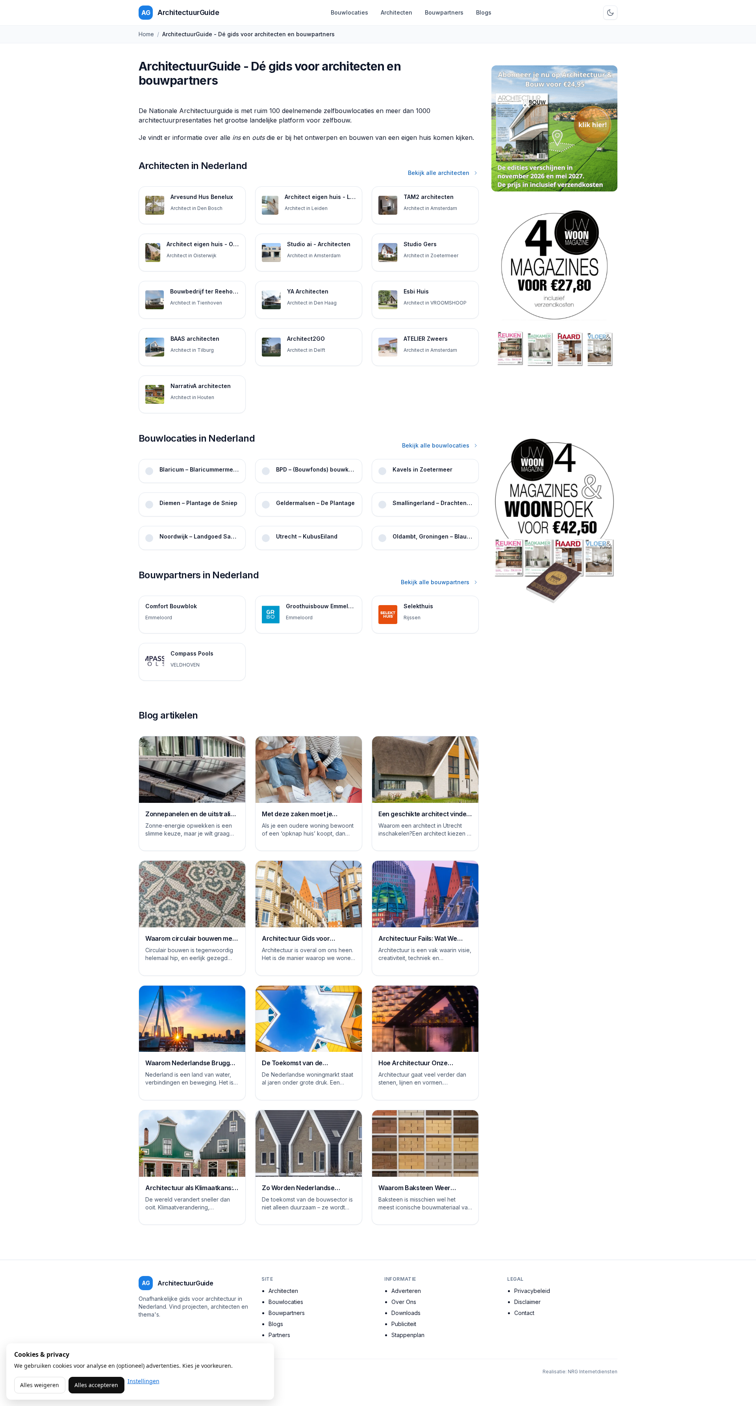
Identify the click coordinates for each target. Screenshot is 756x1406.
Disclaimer (527, 1301)
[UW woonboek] (554, 520)
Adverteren (406, 1290)
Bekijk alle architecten (438, 172)
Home (146, 34)
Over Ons (403, 1301)
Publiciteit (403, 1324)
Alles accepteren (96, 1385)
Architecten (396, 12)
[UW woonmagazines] (554, 311)
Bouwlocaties (349, 12)
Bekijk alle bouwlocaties (435, 445)
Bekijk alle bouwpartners (435, 582)
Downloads (406, 1312)
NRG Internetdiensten (592, 1371)
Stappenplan (407, 1335)
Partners (279, 1335)
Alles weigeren (39, 1385)
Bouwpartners (444, 12)
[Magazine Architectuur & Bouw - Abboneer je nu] (554, 128)
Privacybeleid (532, 1290)
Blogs (483, 12)
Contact (524, 1312)
